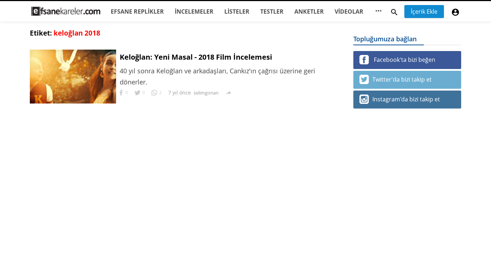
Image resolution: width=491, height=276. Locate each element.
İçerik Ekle (424, 11)
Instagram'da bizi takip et (406, 99)
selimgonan (206, 92)
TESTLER (272, 11)
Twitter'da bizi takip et (402, 79)
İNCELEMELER (194, 11)
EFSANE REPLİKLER (137, 11)
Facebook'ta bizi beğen (403, 60)
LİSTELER (236, 11)
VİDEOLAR (349, 11)
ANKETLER (309, 11)
